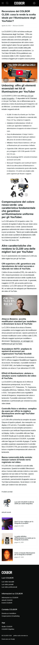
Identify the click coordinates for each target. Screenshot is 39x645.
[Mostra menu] (2, 3)
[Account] (34, 3)
